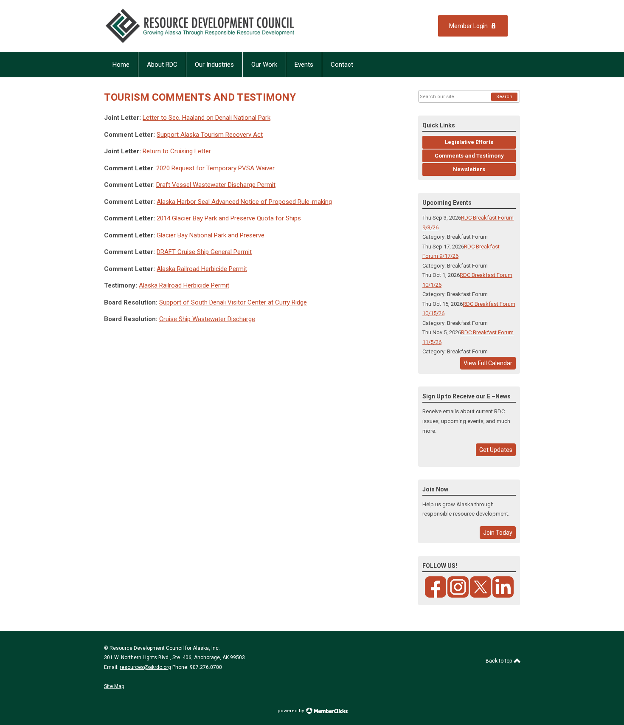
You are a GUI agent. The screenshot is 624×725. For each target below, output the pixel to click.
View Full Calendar (488, 363)
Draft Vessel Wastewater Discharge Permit (215, 185)
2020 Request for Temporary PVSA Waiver (215, 168)
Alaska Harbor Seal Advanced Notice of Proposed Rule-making (244, 202)
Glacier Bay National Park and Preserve (210, 235)
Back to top (499, 661)
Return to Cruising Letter (177, 151)
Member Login (468, 26)
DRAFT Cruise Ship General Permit (204, 252)
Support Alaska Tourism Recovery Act (210, 134)
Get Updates (495, 449)
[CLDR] (218, 25)
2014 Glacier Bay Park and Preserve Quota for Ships (229, 218)
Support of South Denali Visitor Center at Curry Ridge (233, 302)
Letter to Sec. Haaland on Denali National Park (206, 117)
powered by (291, 711)
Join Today (497, 532)
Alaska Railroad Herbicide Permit (202, 269)
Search (504, 96)
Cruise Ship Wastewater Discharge (207, 319)
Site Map (114, 686)
